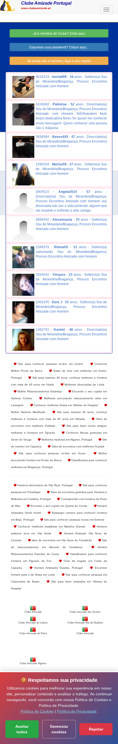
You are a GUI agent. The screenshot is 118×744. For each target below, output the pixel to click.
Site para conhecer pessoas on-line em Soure (51, 453)
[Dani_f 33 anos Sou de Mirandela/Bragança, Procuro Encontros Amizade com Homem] (23, 312)
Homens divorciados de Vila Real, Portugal (44, 485)
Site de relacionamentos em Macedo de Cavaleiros (59, 544)
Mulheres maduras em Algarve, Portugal (66, 439)
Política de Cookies (37, 711)
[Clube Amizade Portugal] (7, 5)
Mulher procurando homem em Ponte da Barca (59, 457)
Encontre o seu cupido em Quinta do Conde (59, 505)
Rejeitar (96, 729)
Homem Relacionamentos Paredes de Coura (59, 551)
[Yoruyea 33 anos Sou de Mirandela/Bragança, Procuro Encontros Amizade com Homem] (23, 285)
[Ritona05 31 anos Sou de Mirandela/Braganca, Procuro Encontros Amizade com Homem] (23, 257)
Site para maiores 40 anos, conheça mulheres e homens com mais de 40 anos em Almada (59, 415)
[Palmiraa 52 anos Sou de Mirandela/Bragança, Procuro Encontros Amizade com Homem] (23, 114)
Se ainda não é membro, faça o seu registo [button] (59, 60)
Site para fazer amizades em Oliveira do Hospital (59, 585)
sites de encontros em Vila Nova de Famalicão (61, 540)
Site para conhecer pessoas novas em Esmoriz (73, 519)
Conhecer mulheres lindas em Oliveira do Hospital (65, 405)
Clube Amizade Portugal (46, 3)
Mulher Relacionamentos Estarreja (39, 391)
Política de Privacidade (77, 711)
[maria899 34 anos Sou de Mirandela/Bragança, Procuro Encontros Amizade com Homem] (23, 87)
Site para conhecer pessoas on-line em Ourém (49, 363)
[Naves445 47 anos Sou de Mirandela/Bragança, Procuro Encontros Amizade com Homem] (23, 147)
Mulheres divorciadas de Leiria (83, 384)
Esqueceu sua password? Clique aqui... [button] (59, 47)
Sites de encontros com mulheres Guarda (77, 446)
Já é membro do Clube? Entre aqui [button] (59, 33)
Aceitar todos (22, 729)
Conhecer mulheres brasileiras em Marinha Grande (50, 526)
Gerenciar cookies (59, 729)
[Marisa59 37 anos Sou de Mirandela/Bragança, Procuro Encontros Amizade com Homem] (23, 174)
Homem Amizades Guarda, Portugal (57, 567)
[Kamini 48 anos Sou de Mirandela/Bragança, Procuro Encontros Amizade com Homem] (23, 340)
